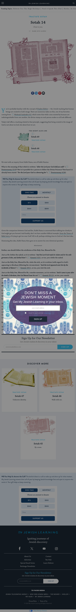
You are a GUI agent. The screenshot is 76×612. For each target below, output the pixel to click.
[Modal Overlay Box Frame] (38, 306)
